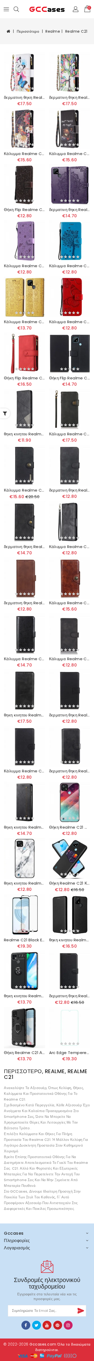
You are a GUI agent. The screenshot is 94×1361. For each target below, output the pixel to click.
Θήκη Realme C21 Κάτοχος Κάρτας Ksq (69, 883)
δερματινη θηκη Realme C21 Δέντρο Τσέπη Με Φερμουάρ (69, 97)
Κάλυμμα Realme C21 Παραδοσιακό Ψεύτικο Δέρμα (24, 771)
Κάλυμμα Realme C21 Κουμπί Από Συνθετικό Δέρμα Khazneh (69, 434)
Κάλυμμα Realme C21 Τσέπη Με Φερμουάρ (69, 153)
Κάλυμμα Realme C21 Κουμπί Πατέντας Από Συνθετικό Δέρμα (69, 603)
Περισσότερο (28, 31)
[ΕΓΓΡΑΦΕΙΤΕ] (80, 1311)
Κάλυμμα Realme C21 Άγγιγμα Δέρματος (69, 659)
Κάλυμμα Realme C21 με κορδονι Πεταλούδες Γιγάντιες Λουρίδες (69, 321)
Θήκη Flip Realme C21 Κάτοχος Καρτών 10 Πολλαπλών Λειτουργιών (24, 378)
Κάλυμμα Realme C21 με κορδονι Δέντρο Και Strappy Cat (69, 266)
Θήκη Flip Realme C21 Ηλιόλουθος (24, 209)
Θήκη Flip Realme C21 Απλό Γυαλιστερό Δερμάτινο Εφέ (69, 378)
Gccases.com (43, 1344)
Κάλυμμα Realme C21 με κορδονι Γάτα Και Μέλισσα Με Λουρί (24, 266)
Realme (52, 31)
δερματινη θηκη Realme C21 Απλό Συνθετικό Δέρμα (69, 715)
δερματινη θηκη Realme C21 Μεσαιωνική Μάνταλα (69, 209)
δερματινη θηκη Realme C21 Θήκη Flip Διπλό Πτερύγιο (24, 603)
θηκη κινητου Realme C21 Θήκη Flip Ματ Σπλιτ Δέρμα (24, 715)
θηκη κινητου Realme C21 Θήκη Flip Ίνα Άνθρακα (69, 940)
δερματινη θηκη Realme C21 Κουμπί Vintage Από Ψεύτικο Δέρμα (24, 546)
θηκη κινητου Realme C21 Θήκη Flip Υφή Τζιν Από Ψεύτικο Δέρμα (24, 827)
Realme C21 (76, 31)
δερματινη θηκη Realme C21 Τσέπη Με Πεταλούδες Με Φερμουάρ (24, 97)
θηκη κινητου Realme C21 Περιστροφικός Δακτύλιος (24, 996)
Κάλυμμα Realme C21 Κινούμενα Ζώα (24, 321)
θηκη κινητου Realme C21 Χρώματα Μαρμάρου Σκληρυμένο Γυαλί (24, 883)
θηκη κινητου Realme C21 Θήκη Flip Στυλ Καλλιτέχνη (24, 434)
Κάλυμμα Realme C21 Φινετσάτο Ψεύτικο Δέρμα (24, 659)
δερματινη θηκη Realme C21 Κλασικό (69, 996)
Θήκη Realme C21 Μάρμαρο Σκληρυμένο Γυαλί (69, 827)
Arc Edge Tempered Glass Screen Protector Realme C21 (69, 1052)
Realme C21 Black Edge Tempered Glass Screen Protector (24, 940)
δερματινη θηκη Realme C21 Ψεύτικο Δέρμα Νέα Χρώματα (69, 771)
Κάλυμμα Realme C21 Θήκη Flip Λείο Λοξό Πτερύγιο (69, 546)
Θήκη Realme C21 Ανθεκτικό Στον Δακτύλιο (24, 1052)
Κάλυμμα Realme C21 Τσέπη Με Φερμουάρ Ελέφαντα (24, 153)
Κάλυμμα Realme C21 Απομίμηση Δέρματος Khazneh (24, 490)
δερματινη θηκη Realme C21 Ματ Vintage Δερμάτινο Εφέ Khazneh (69, 490)
